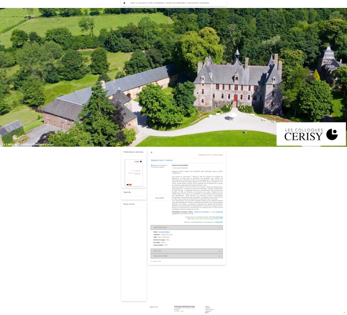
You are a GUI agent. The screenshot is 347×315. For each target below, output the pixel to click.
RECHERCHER (204, 3)
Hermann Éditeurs (164, 232)
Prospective (169, 160)
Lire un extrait (159, 198)
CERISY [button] (133, 3)
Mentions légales (208, 311)
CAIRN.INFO (219, 222)
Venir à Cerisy (209, 309)
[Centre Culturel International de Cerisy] (124, 3)
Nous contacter (207, 307)
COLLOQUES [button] (142, 3)
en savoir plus (218, 217)
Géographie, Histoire (157, 160)
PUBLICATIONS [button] (193, 3)
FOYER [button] (150, 3)
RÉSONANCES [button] (160, 3)
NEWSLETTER (171, 3)
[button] (344, 312)
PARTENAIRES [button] (181, 3)
